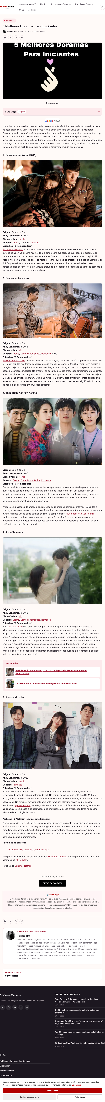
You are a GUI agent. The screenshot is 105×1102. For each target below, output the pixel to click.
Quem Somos (6, 1075)
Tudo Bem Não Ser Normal (80, 513)
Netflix (43, 4)
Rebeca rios (23, 936)
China (21, 10)
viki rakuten (21, 860)
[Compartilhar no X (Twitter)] (16, 37)
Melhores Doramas (57, 856)
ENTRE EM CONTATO (52, 883)
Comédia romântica (30, 353)
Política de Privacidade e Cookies (15, 1061)
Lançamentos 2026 (27, 4)
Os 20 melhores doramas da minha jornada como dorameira (46, 683)
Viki (20, 350)
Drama (16, 242)
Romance (35, 242)
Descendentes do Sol (14, 360)
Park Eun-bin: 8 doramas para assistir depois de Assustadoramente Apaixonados (51, 672)
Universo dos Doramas (60, 4)
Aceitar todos (52, 1091)
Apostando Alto (22, 805)
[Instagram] (8, 1007)
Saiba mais (76, 1085)
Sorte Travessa (14, 626)
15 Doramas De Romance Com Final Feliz (28, 849)
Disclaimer (5, 1066)
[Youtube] (14, 1007)
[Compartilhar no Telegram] (21, 37)
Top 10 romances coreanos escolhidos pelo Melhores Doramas (79, 1033)
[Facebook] (2, 1007)
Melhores (32, 10)
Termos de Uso (7, 1070)
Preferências (80, 1097)
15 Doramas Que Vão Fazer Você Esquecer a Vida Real (80, 1043)
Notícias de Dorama (84, 4)
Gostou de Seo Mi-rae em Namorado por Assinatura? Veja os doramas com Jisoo (79, 1022)
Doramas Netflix (23, 866)
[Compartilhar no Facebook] (10, 37)
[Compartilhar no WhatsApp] (5, 37)
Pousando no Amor (13, 249)
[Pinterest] (27, 1007)
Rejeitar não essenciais (29, 1097)
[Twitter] (20, 1007)
